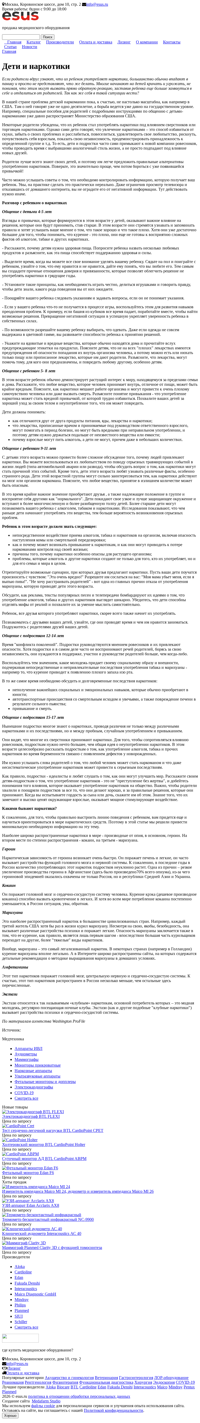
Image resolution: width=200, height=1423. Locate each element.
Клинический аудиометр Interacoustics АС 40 (41, 1233)
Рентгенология (38, 1382)
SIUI (19, 1316)
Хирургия (143, 1382)
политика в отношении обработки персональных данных (79, 1396)
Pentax (189, 1387)
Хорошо (10, 1416)
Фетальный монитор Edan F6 (28, 1172)
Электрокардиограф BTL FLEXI (31, 1116)
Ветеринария (106, 1377)
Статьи (10, 46)
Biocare (63, 1387)
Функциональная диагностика (106, 1382)
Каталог (34, 42)
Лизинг (124, 42)
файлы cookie (43, 1405)
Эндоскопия (164, 1382)
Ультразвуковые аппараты (37, 1076)
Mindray (22, 1299)
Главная (14, 42)
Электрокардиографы (34, 1087)
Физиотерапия (65, 1382)
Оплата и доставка (95, 42)
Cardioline (23, 1272)
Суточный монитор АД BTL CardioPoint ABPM (44, 1158)
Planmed (22, 1310)
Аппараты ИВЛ (28, 1048)
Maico (162, 1387)
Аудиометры (26, 1054)
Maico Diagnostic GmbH (35, 1294)
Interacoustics (26, 1288)
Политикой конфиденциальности (113, 1410)
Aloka (20, 1266)
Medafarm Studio (46, 1401)
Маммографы (27, 1059)
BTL (74, 1387)
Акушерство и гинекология (69, 1377)
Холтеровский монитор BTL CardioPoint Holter (43, 1144)
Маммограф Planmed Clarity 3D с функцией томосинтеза (52, 1247)
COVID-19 (24, 1093)
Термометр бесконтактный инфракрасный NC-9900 (48, 1219)
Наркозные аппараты (33, 1070)
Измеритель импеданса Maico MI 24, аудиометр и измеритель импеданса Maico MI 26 (78, 1191)
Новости (29, 46)
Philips (20, 1305)
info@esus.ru (97, 4)
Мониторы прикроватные (38, 1065)
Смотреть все (26, 1098)
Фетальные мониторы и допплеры (45, 1081)
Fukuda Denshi (27, 1283)
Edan (19, 1277)
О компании (147, 42)
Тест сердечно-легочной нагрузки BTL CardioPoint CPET (52, 1130)
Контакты (171, 42)
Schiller (21, 1321)
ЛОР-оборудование (171, 1377)
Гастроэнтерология (136, 1377)
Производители (60, 42)
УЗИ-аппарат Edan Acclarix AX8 (30, 1205)
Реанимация (13, 1382)
